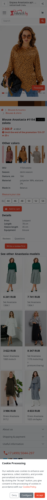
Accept (39, 495)
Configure (27, 495)
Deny (14, 495)
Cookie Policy (29, 486)
